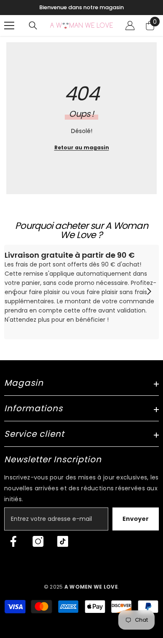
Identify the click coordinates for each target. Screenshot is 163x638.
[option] (81, 7)
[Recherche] (33, 25)
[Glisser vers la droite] (149, 292)
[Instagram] (38, 541)
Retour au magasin (81, 147)
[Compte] (130, 25)
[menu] (9, 25)
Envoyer (135, 519)
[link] (81, 292)
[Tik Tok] (62, 541)
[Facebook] (13, 541)
